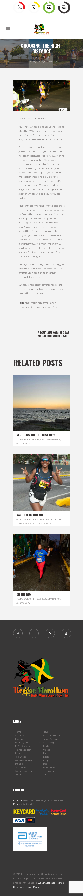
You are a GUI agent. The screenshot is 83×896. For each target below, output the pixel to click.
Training (19, 764)
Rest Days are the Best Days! (36, 435)
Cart (45, 774)
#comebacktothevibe (27, 439)
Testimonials (49, 771)
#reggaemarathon (40, 306)
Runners (19, 753)
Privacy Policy (32, 887)
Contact (19, 774)
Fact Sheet (20, 757)
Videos (46, 750)
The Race (19, 739)
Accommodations (52, 735)
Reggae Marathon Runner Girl (53, 334)
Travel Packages (51, 739)
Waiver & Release (23, 760)
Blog (45, 57)
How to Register (22, 750)
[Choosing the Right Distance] (41, 95)
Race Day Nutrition (29, 515)
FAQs (45, 760)
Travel (46, 732)
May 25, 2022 (25, 119)
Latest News (49, 767)
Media (46, 746)
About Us (19, 735)
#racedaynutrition (50, 519)
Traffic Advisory (22, 746)
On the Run (23, 594)
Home (37, 57)
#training (57, 306)
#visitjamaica (23, 444)
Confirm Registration (25, 771)
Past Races (20, 767)
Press (45, 753)
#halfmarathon (33, 302)
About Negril (49, 742)
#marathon (49, 302)
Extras (46, 757)
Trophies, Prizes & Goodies (27, 742)
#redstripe (24, 306)
